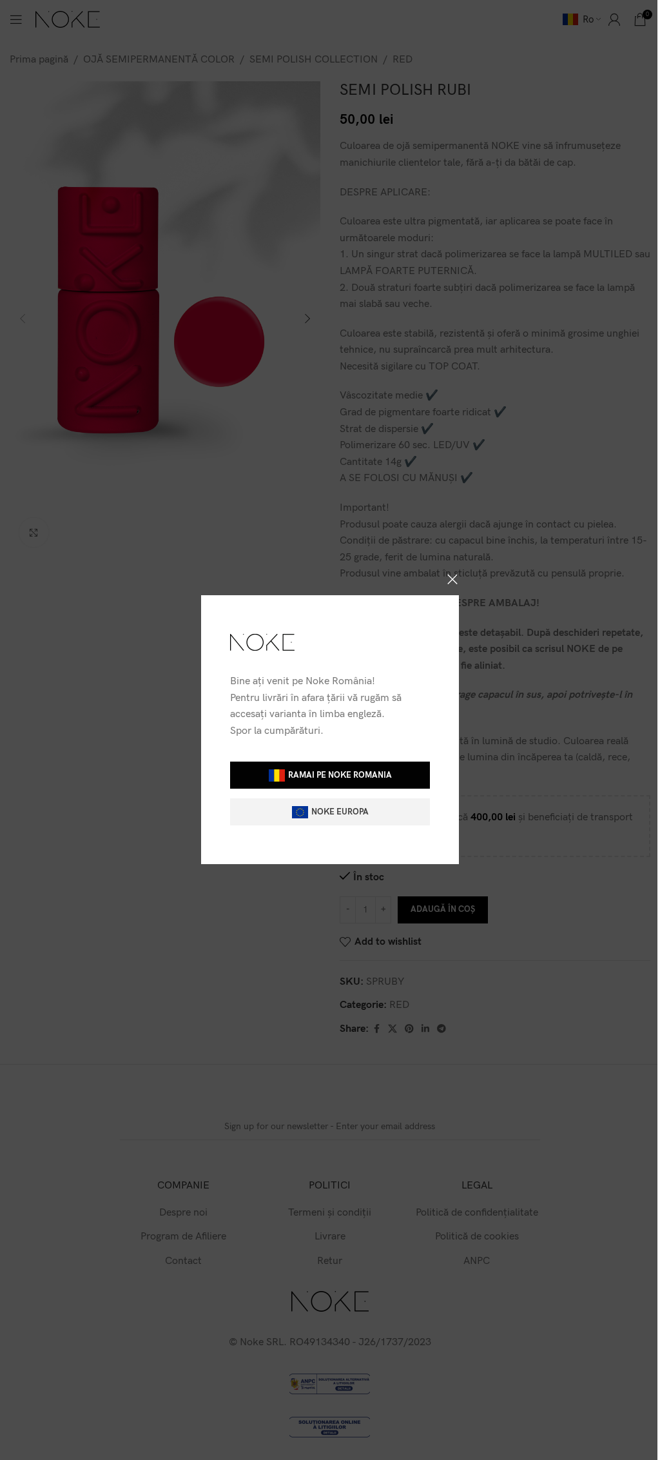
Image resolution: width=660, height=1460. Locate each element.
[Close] (452, 579)
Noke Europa (340, 812)
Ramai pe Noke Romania (340, 775)
